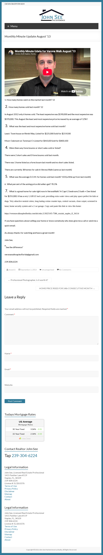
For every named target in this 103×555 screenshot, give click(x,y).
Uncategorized (48, 270)
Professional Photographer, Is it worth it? (28, 280)
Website (8, 385)
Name (8, 353)
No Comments (65, 270)
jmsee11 (12, 270)
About (7, 499)
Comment (10, 314)
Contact (8, 496)
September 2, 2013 (29, 270)
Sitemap (8, 494)
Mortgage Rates (25, 425)
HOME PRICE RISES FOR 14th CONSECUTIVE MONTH (67, 288)
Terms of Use (11, 486)
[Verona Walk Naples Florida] (51, 9)
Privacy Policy (11, 488)
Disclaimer (9, 491)
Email (8, 369)
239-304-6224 (24, 455)
